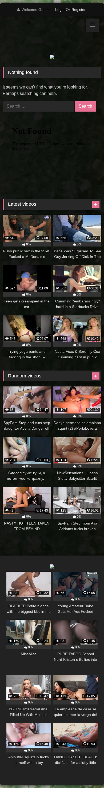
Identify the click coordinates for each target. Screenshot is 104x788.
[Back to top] (87, 772)
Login (60, 9)
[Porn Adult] (43, 35)
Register (78, 9)
